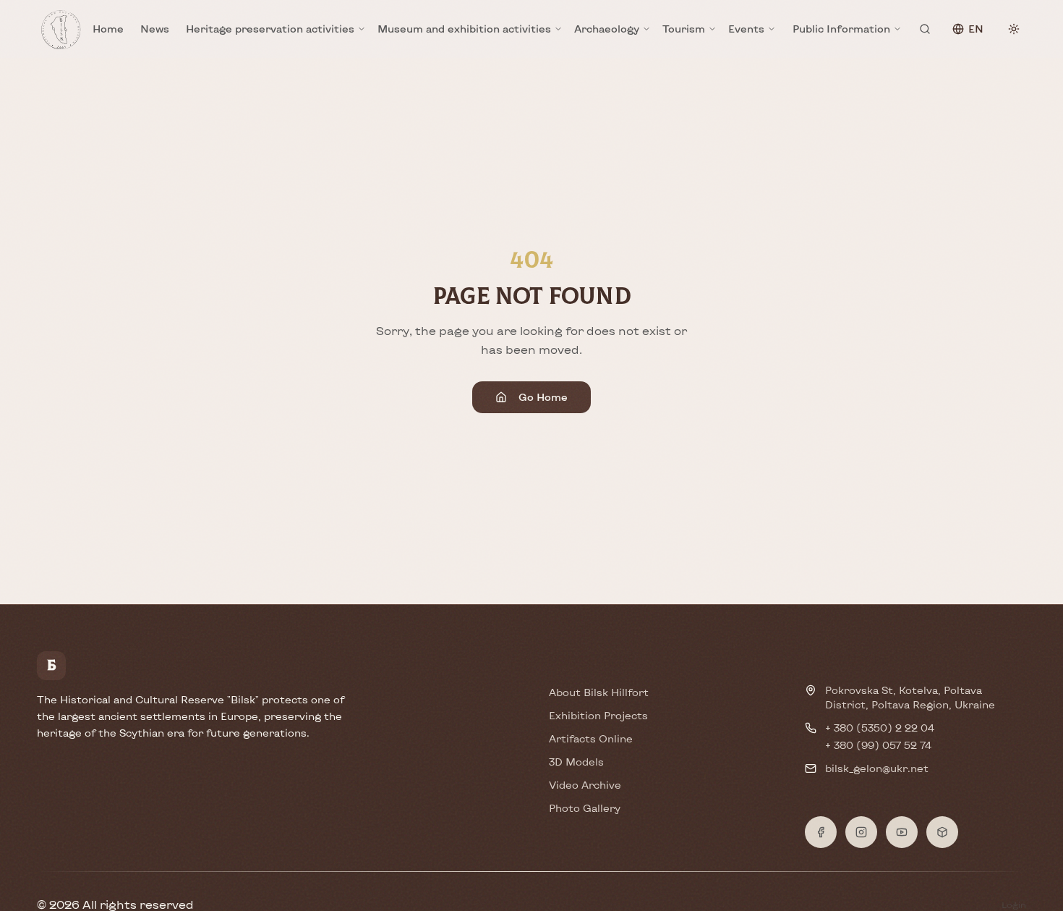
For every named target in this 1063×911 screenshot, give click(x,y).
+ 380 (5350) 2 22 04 (879, 727)
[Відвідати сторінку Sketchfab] (942, 832)
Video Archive (585, 785)
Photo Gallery (584, 808)
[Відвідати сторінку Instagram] (861, 832)
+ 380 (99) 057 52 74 (878, 745)
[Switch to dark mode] (1014, 29)
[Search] (925, 29)
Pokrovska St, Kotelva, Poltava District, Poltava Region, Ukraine (910, 697)
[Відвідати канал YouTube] (902, 832)
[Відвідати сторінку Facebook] (821, 832)
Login (1014, 904)
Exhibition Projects (598, 715)
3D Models (576, 761)
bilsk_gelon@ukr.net (876, 768)
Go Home (543, 397)
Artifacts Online (591, 738)
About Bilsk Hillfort (599, 692)
